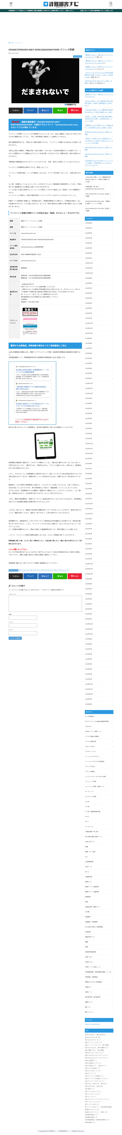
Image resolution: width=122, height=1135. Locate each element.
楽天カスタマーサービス (93, 1109)
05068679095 (36, 570)
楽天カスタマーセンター (93, 1112)
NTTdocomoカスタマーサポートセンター (97, 1058)
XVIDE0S (100, 1086)
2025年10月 (89, 273)
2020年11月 (89, 569)
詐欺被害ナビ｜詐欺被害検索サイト (59, 1131)
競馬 (86, 947)
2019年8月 (88, 644)
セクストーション (90, 751)
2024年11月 (89, 328)
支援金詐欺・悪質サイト (92, 907)
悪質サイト (88, 882)
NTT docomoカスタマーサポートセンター (97, 1055)
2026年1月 (88, 258)
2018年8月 (88, 704)
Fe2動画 (101, 1050)
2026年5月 (88, 238)
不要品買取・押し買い (92, 831)
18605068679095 (48, 570)
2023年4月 (88, 423)
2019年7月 (88, 649)
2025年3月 (88, 308)
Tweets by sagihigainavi (92, 1024)
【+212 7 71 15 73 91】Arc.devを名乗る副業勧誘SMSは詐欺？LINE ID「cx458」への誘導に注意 (99, 75)
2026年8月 (88, 223)
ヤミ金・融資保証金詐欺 (92, 811)
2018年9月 (88, 699)
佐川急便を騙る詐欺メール (93, 836)
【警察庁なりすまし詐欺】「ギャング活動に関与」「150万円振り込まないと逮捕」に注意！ (99, 126)
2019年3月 (88, 669)
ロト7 (87, 821)
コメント (12, 594)
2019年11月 (89, 629)
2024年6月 (88, 353)
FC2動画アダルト (104, 1047)
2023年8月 (88, 403)
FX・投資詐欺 (89, 716)
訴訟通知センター (91, 1122)
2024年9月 (88, 338)
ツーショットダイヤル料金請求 (94, 761)
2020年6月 (88, 594)
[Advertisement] (61, 26)
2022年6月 (88, 473)
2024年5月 (88, 358)
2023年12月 (89, 383)
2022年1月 (88, 498)
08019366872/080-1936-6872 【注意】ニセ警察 (98, 149)
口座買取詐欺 (89, 861)
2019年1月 (88, 679)
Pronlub (104, 1083)
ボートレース (89, 791)
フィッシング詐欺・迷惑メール (94, 786)
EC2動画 (106, 1045)
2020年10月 (89, 574)
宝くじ (87, 872)
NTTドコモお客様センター (93, 1068)
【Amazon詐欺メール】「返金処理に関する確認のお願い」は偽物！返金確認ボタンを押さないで (99, 103)
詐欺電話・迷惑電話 (91, 977)
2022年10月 (89, 453)
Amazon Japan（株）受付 (93, 1037)
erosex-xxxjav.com (91, 1047)
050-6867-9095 (25, 570)
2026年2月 (88, 253)
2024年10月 (89, 333)
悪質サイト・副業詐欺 (92, 892)
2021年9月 (88, 518)
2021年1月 (88, 559)
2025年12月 (89, 263)
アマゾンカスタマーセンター (94, 1091)
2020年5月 (88, 599)
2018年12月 (89, 684)
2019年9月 (88, 639)
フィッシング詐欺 (90, 781)
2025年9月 (88, 278)
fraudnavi (100, 63)
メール (11, 622)
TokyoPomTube (91, 1086)
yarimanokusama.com (62, 570)
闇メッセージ (89, 1012)
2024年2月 (88, 373)
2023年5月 (88, 418)
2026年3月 (88, 248)
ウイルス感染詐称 (90, 741)
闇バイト (88, 1007)
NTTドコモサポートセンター (94, 1071)
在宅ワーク (88, 866)
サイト (11, 630)
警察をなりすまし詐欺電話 (93, 982)
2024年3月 (88, 368)
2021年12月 (89, 503)
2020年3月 (88, 609)
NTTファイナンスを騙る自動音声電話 (96, 721)
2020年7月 (88, 589)
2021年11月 (89, 508)
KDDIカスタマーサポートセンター (95, 1052)
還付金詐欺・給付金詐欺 (92, 997)
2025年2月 (88, 313)
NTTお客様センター (92, 1065)
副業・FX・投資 (90, 851)
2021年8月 (88, 524)
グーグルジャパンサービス (93, 1101)
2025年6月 (88, 293)
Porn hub (96, 1083)
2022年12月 (89, 443)
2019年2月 (88, 674)
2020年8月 (88, 584)
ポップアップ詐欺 (90, 796)
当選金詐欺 (88, 877)
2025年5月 (88, 298)
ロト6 (87, 816)
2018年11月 (89, 689)
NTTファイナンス (91, 1073)
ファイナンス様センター (93, 1107)
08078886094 (101, 1034)
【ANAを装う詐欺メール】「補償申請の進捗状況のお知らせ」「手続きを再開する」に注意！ (99, 111)
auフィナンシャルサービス (94, 1045)
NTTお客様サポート (92, 1060)
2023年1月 (88, 438)
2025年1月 (88, 318)
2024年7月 (88, 348)
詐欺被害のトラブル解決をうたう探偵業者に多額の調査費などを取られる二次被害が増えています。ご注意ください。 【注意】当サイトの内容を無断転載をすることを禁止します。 (61, 10)
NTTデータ (103, 1065)
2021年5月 (88, 539)
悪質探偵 (88, 897)
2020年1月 (88, 619)
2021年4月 (88, 544)
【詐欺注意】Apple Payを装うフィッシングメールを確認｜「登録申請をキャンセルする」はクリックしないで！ (99, 163)
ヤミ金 (87, 806)
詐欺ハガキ (88, 957)
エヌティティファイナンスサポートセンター (98, 1099)
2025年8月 (88, 283)
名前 (10, 614)
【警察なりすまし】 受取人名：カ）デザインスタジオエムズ (99, 95)
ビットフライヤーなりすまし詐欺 (95, 776)
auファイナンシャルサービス (94, 1042)
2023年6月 (88, 413)
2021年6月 (88, 533)
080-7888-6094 (91, 1034)
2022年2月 (88, 493)
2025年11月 (89, 268)
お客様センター (91, 1089)
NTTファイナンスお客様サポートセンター (97, 1078)
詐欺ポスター (89, 962)
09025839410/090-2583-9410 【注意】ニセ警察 (98, 155)
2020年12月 (89, 564)
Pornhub (89, 1083)
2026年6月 (88, 233)
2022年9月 (88, 458)
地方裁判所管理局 (107, 1107)
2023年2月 (88, 433)
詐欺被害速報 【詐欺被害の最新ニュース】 (98, 972)
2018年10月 (89, 694)
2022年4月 (88, 483)
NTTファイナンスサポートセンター (96, 1081)
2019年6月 (88, 654)
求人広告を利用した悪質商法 (94, 927)
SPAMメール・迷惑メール (93, 731)
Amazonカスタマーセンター (94, 1040)
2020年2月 (88, 614)
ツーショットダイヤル (92, 756)
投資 (86, 902)
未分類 (87, 912)
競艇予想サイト (90, 937)
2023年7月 (88, 408)
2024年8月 (88, 343)
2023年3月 (88, 428)
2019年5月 (88, 659)
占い (86, 857)
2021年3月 (88, 549)
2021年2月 (88, 554)
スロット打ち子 (90, 746)
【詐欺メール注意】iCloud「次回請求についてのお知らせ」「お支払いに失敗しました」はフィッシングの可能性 (99, 141)
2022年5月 (88, 478)
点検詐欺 (88, 932)
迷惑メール (88, 992)
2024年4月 (88, 363)
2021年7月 (88, 529)
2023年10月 (89, 393)
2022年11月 (89, 448)
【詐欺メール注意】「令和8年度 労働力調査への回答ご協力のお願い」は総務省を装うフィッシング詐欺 (99, 119)
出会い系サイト (90, 841)
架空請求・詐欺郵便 (91, 922)
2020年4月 (88, 604)
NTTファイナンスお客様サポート (95, 1076)
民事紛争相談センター (92, 1114)
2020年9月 (88, 579)
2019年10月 (89, 634)
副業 (86, 846)
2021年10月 (89, 513)
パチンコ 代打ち (90, 766)
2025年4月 (88, 303)
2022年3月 (88, 488)
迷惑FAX (88, 987)
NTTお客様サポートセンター (94, 1063)
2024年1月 (88, 378)
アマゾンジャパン (91, 1096)
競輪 (86, 942)
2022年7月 (88, 468)
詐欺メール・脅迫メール (92, 967)
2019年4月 (88, 664)
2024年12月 (89, 323)
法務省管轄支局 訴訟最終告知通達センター (98, 1119)
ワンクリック (14, 570)
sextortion (88, 726)
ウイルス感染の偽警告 (92, 736)
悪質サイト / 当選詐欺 (92, 887)
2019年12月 (89, 624)
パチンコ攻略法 (90, 771)
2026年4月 (88, 243)
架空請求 (88, 917)
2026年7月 (88, 228)
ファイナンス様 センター (93, 1104)
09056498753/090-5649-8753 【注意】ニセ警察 (98, 133)
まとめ (87, 801)
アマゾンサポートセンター (93, 1094)
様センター (105, 1112)
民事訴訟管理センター (92, 1117)
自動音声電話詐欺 (90, 952)
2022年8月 (88, 463)
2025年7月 (88, 288)
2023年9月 (88, 398)
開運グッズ (88, 1002)
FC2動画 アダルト (91, 1050)
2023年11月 (89, 388)
